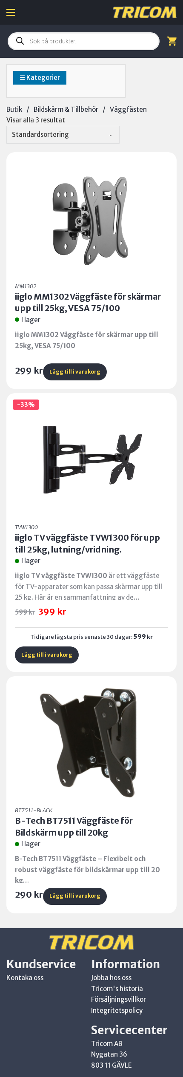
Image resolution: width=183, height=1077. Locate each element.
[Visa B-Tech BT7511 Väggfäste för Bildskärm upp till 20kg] (91, 741)
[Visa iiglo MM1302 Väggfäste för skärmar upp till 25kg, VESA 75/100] (91, 217)
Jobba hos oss (111, 978)
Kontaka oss (24, 978)
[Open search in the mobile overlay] (83, 41)
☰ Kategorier (40, 78)
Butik (14, 109)
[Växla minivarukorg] (172, 41)
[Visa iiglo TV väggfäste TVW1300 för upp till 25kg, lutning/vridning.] (91, 458)
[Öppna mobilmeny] (10, 12)
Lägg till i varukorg (74, 371)
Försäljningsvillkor (118, 999)
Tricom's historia (117, 989)
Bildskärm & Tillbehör (66, 109)
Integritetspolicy (117, 1010)
